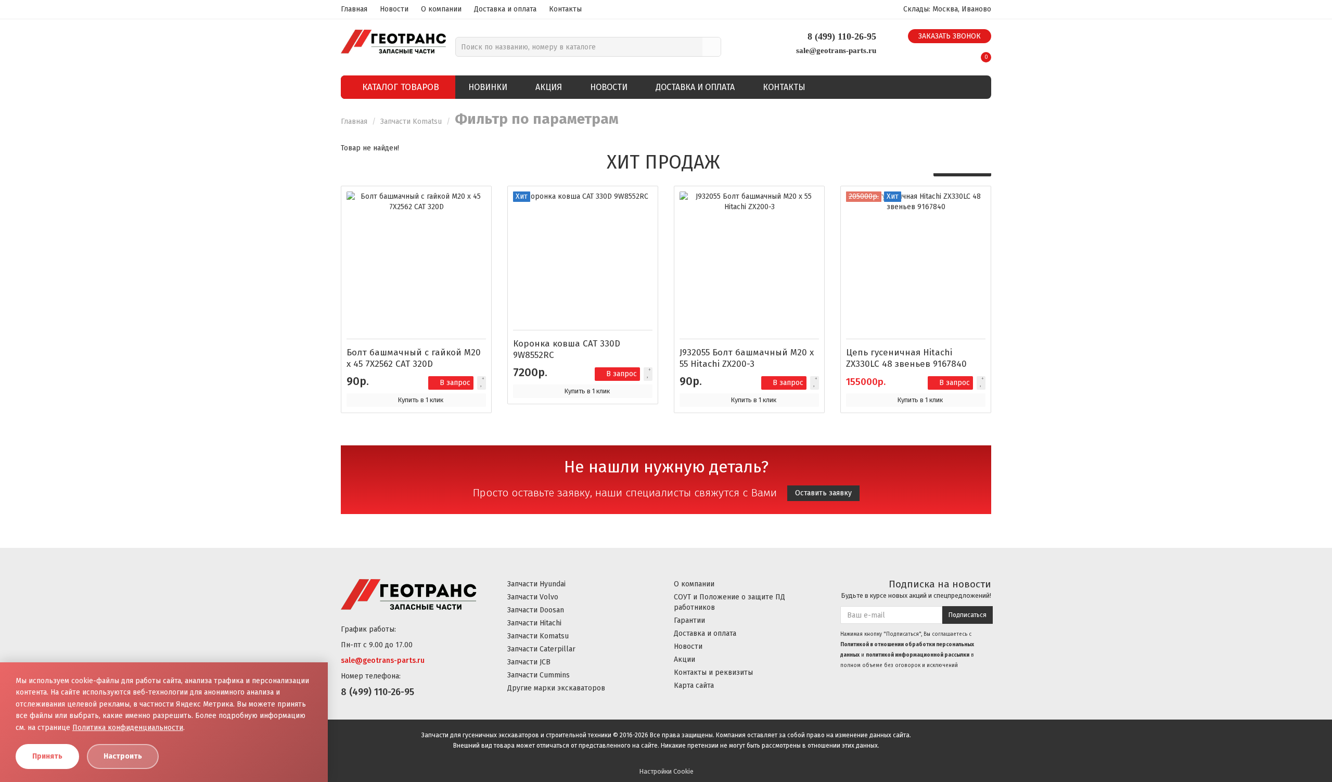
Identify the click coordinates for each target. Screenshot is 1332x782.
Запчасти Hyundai (536, 584)
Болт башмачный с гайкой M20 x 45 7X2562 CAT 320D (414, 358)
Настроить (123, 756)
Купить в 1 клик (420, 400)
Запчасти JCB (528, 662)
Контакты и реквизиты (713, 672)
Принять (47, 756)
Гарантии (689, 620)
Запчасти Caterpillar (541, 649)
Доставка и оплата (505, 9)
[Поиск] (711, 46)
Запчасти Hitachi (534, 623)
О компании (441, 9)
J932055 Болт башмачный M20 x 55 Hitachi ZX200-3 (747, 358)
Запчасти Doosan (535, 610)
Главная (354, 9)
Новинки (487, 87)
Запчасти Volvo (532, 597)
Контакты (565, 9)
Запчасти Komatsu (411, 121)
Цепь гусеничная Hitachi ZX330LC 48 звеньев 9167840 (906, 358)
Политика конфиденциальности (127, 727)
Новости (394, 9)
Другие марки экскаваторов (556, 688)
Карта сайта (694, 685)
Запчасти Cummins (538, 675)
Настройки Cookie (666, 771)
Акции (684, 659)
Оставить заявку (823, 493)
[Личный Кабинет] (960, 53)
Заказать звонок (949, 36)
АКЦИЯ (548, 87)
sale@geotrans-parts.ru (836, 50)
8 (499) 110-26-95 (842, 36)
